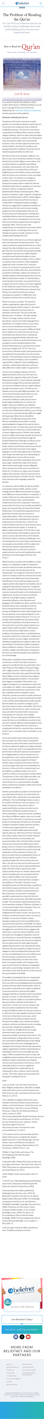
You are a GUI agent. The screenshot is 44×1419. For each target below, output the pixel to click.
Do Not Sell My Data (29, 1370)
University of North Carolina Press (28, 110)
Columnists (10, 1373)
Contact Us (10, 1370)
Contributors (11, 1376)
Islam (22, 7)
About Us (9, 1364)
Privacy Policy (27, 1364)
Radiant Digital (11, 1384)
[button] (40, 3)
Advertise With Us (12, 1367)
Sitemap (9, 1381)
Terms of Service (28, 1367)
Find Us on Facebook (13, 1379)
